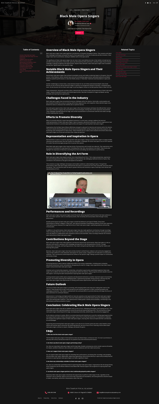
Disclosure (61, 398)
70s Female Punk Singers (121, 54)
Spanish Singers (119, 57)
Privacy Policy (46, 398)
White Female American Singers (122, 59)
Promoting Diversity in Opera (26, 68)
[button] (155, 2)
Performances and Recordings (26, 65)
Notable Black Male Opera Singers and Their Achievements (29, 57)
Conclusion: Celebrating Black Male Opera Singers (30, 71)
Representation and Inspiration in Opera (28, 62)
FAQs (21, 72)
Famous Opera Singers (120, 64)
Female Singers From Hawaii (121, 62)
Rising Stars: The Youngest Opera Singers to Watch (126, 67)
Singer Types (77, 10)
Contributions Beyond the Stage (26, 66)
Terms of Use (54, 398)
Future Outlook (23, 69)
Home (70, 10)
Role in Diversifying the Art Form (26, 63)
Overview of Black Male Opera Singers (27, 55)
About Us (40, 398)
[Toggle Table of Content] (40, 53)
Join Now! (78, 32)
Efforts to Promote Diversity (25, 60)
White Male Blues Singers (121, 71)
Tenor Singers (118, 52)
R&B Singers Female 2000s (121, 74)
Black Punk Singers (119, 69)
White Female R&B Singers (121, 76)
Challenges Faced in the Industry (26, 59)
